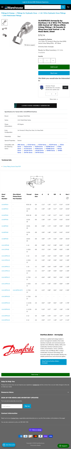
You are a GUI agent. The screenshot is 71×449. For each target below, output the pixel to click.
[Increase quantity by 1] (53, 60)
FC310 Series (31, 145)
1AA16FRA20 (5, 296)
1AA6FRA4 (4, 209)
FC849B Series (50, 148)
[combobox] (43, 7)
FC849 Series (39, 148)
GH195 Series (39, 150)
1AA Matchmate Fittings (12, 15)
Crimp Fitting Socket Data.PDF (12, 166)
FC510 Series (42, 145)
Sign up (27, 406)
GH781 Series (28, 152)
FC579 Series (53, 145)
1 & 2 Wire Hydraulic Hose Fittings (52, 13)
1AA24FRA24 (5, 320)
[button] (4, 22)
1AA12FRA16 (5, 284)
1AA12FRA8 (5, 249)
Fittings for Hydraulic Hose (27, 13)
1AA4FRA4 (4, 204)
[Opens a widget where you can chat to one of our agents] (63, 446)
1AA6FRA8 (4, 232)
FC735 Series (28, 148)
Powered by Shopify (35, 445)
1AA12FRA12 (5, 271)
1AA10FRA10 (5, 256)
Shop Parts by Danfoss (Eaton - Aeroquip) (51, 362)
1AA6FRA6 (4, 219)
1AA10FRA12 (5, 266)
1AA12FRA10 (5, 260)
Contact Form (15, 418)
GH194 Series (28, 150)
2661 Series (21, 145)
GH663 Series (51, 150)
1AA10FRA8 (5, 245)
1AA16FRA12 (5, 277)
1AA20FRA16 (5, 303)
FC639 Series (39, 146)
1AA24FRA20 (5, 316)
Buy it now (54, 73)
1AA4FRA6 (4, 215)
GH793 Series (39, 152)
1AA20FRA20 (5, 309)
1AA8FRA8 (4, 239)
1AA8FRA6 (4, 226)
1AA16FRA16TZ (18, 290)
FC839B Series (50, 146)
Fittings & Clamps (8, 13)
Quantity (40, 56)
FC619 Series (28, 146)
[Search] (63, 7)
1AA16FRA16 (5, 290)
